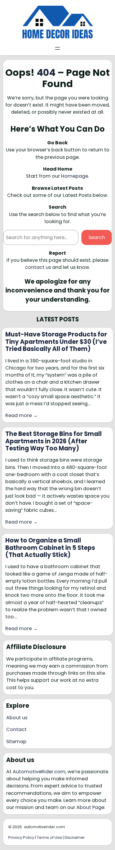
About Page (90, 807)
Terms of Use (49, 837)
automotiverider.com (44, 826)
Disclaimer (75, 837)
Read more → (21, 415)
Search (96, 237)
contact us (38, 267)
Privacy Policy (21, 837)
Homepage (74, 176)
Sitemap (16, 741)
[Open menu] (57, 48)
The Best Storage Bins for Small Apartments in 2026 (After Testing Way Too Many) (53, 441)
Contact (16, 729)
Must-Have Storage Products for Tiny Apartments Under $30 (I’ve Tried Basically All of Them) (56, 341)
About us (16, 717)
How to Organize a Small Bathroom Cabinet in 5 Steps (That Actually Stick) (50, 547)
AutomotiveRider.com (39, 771)
